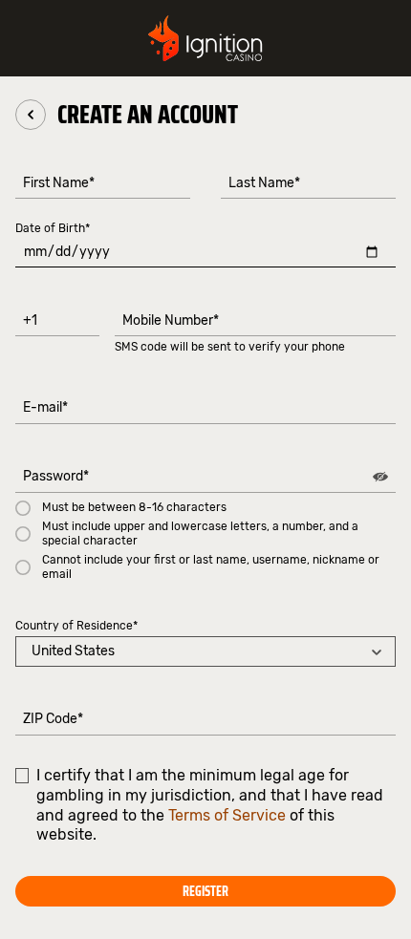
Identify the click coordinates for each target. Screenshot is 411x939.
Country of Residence (76, 625)
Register (205, 891)
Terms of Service (227, 815)
